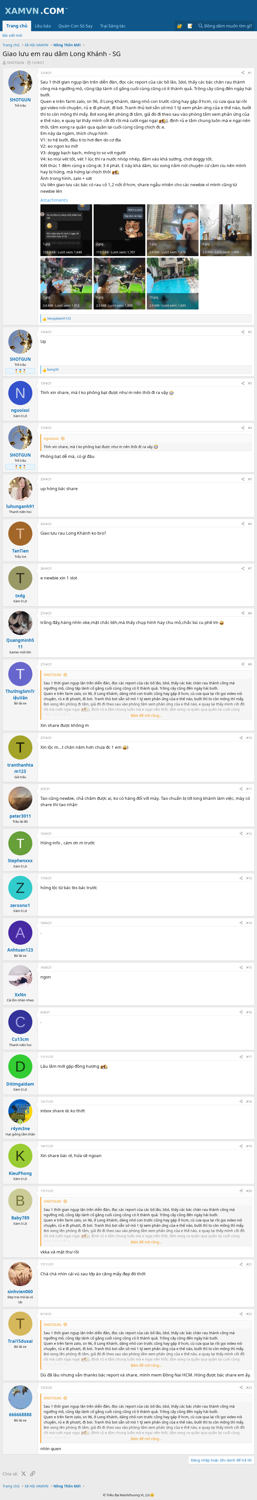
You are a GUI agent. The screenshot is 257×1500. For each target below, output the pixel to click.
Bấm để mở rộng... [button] (146, 715)
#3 (250, 383)
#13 (249, 878)
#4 (250, 427)
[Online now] (20, 1122)
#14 (249, 923)
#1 (250, 72)
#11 (249, 788)
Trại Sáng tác (112, 26)
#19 (249, 1146)
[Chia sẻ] (242, 73)
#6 (250, 524)
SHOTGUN (15, 62)
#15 (249, 967)
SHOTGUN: (53, 674)
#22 (249, 1314)
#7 (250, 568)
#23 (249, 1387)
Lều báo (43, 26)
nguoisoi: (51, 438)
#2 (250, 332)
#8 (250, 613)
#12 (249, 833)
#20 (249, 1191)
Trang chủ (16, 26)
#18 (249, 1101)
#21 (249, 1264)
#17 (249, 1056)
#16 (249, 1012)
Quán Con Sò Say (75, 26)
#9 (250, 664)
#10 (249, 737)
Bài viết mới (12, 35)
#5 (250, 479)
